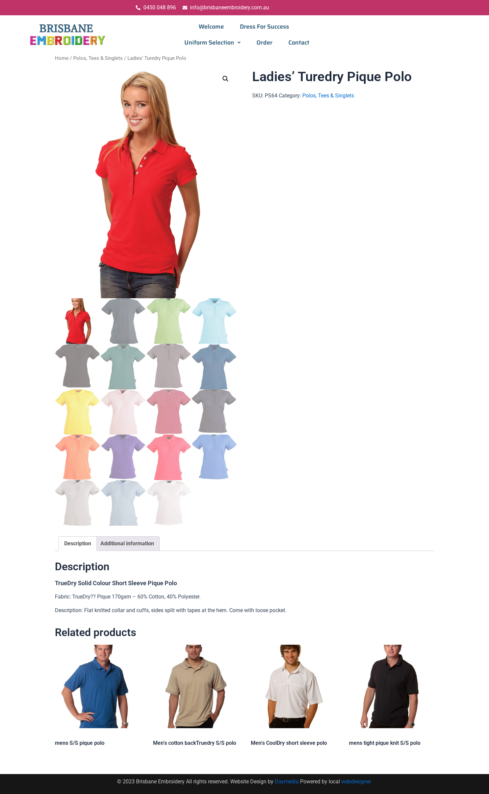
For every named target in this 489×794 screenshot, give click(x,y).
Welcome (211, 26)
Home (62, 58)
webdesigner (356, 781)
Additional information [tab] (127, 543)
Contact (298, 42)
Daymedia (287, 781)
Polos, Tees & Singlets (98, 58)
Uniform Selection (209, 42)
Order (264, 42)
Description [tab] (77, 543)
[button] (212, 43)
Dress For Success (264, 26)
